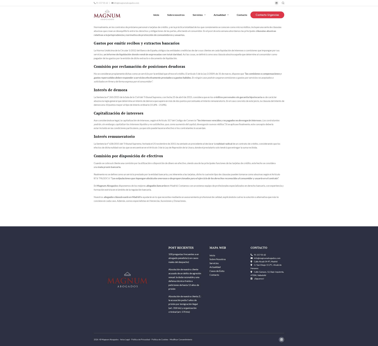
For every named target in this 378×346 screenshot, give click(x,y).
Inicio (156, 14)
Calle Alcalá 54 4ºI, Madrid (265, 261)
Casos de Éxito (217, 271)
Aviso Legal (125, 339)
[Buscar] (283, 3)
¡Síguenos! (259, 278)
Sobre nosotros (176, 14)
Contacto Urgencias (267, 15)
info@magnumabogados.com (126, 3)
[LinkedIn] (276, 3)
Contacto (242, 14)
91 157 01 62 (102, 3)
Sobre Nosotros (218, 259)
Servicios (198, 14)
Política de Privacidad (140, 339)
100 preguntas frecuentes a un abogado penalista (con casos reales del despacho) (183, 258)
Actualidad (220, 14)
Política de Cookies (160, 339)
